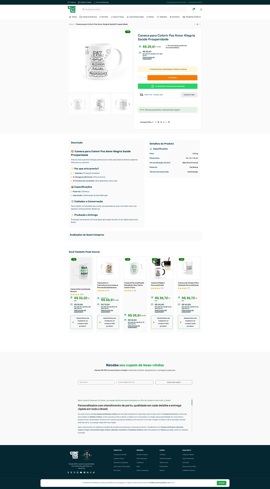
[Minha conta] (201, 9)
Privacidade (164, 466)
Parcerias (185, 462)
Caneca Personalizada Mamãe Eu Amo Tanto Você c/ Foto (134, 285)
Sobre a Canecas (142, 470)
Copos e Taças (119, 458)
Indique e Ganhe (188, 454)
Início (71, 24)
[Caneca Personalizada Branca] (81, 271)
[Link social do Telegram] (169, 122)
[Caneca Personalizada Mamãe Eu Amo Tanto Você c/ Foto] (135, 268)
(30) (82, 294)
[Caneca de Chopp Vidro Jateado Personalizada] (189, 268)
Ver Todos (117, 470)
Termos (162, 470)
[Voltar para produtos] (197, 24)
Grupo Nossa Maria (189, 466)
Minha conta (164, 462)
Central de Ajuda (165, 458)
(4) (108, 290)
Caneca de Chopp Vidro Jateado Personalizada (188, 284)
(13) (162, 288)
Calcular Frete (189, 95)
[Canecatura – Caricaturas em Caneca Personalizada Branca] (108, 268)
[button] (71, 104)
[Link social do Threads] (77, 472)
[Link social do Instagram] (74, 472)
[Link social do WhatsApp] (166, 122)
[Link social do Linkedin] (164, 122)
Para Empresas (142, 458)
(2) (135, 290)
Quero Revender (188, 458)
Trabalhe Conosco (188, 470)
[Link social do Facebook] (153, 122)
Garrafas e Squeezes (121, 462)
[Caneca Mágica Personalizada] (162, 268)
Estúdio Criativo (142, 454)
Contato (162, 454)
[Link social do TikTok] (93, 472)
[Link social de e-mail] (158, 122)
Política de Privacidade (158, 482)
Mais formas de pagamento (148, 58)
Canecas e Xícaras (120, 454)
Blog (138, 466)
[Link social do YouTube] (81, 472)
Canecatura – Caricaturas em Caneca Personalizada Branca (107, 285)
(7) (189, 288)
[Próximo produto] (200, 24)
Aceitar (221, 483)
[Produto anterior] (195, 24)
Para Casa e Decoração (122, 466)
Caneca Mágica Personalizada (158, 284)
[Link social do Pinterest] (161, 122)
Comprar (172, 78)
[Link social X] (155, 122)
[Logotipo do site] (72, 9)
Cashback (140, 462)
